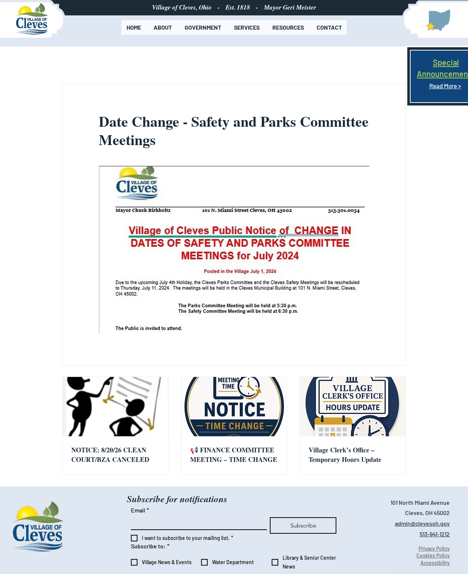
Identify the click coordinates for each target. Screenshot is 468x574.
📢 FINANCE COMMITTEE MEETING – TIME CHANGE (233, 454)
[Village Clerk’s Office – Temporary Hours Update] (352, 406)
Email (140, 510)
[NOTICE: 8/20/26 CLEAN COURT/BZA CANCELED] (115, 406)
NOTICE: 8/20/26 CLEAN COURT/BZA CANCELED (110, 454)
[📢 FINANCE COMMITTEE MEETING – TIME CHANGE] (234, 406)
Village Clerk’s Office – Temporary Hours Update (345, 454)
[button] (163, 27)
